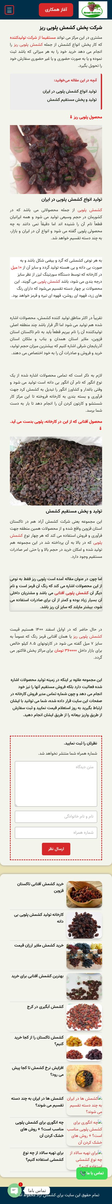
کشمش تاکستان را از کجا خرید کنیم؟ (39, 1041)
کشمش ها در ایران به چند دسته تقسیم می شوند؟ (37, 1102)
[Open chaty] (15, 1190)
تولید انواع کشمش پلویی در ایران (70, 91)
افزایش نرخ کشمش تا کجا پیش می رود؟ (38, 1071)
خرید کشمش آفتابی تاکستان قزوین (40, 887)
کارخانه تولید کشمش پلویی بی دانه (39, 918)
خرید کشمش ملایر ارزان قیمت (39, 945)
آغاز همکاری (56, 10)
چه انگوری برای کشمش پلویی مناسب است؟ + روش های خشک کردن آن (39, 1129)
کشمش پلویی (90, 210)
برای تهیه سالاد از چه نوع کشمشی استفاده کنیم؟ (43, 1156)
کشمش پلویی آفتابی (71, 593)
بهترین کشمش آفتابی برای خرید (37, 976)
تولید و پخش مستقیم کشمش (72, 99)
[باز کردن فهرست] (9, 10)
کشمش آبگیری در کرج (45, 1007)
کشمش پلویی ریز (28, 44)
